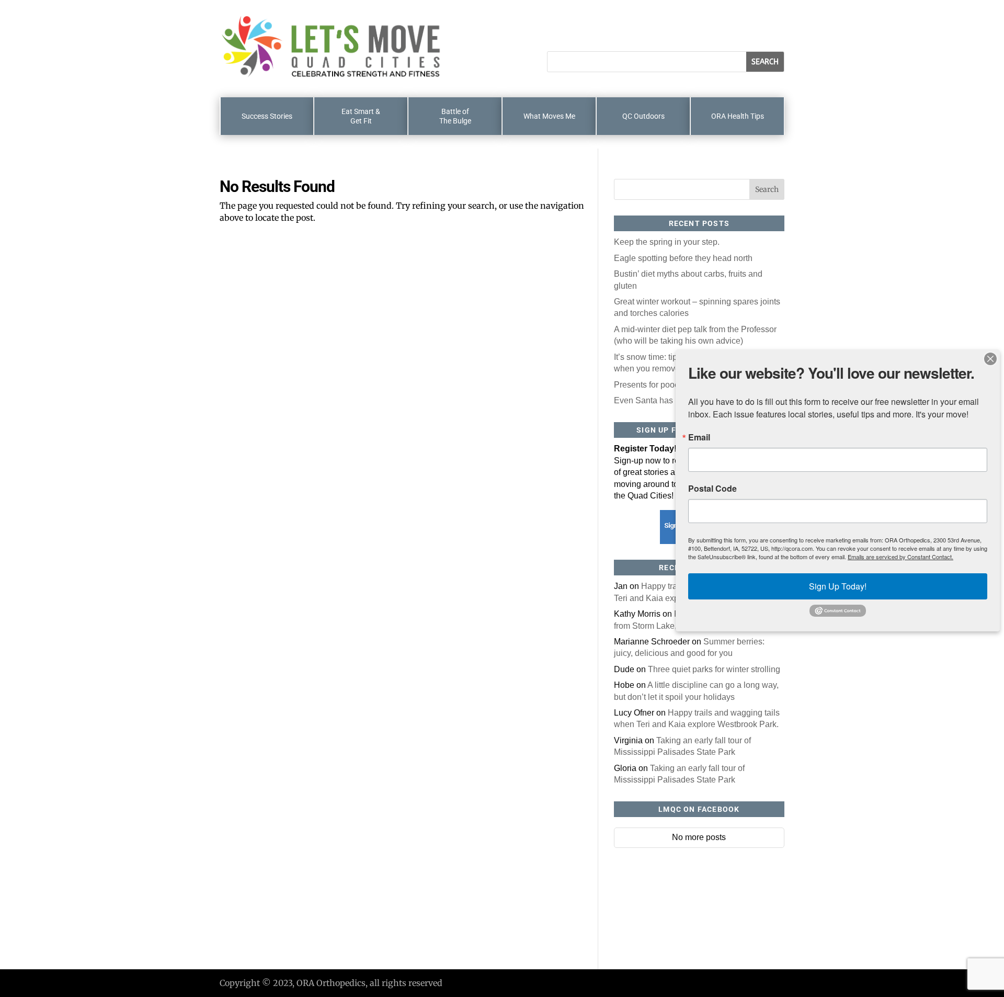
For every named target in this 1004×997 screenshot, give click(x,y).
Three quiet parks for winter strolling (714, 669)
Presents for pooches (653, 384)
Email (699, 437)
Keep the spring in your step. (667, 241)
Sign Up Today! (837, 586)
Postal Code (712, 488)
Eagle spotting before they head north (683, 258)
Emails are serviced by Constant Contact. (900, 556)
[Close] (990, 359)
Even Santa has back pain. (663, 400)
